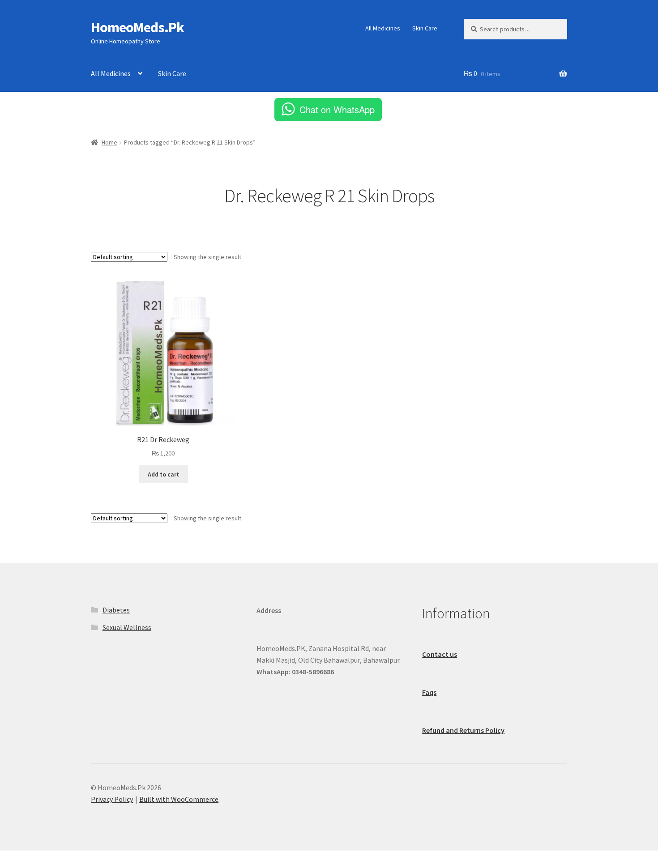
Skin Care (424, 28)
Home (109, 142)
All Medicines (382, 28)
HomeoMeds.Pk (137, 27)
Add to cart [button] (163, 474)
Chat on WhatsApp (337, 109)
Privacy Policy (112, 799)
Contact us (439, 654)
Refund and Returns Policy (463, 730)
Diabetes (116, 609)
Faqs (429, 692)
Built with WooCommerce (178, 799)
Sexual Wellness (127, 627)
